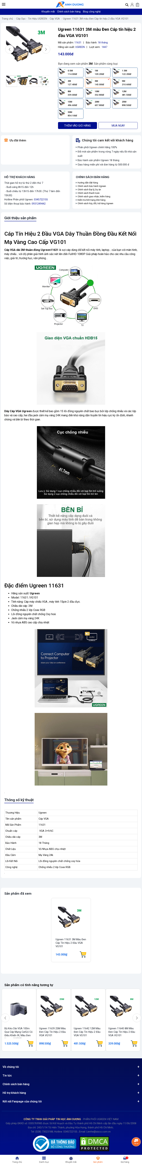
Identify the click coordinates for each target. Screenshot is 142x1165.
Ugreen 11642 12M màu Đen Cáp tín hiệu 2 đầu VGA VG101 (87, 1032)
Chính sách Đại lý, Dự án (89, 189)
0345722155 (41, 199)
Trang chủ (7, 18)
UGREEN (80, 47)
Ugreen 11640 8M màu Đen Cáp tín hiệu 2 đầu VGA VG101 (121, 1032)
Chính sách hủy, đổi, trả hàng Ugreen (95, 203)
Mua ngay (118, 125)
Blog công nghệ (92, 11)
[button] (3, 4)
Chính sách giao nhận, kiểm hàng (94, 196)
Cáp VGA (55, 18)
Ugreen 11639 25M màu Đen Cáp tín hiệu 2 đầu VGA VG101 (52, 1032)
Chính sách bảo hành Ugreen (92, 186)
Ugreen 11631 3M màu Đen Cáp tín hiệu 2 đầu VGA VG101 (95, 18)
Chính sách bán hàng (69, 11)
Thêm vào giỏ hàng (77, 125)
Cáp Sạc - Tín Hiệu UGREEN (31, 18)
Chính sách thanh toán (89, 193)
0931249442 (39, 203)
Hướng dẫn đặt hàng (88, 182)
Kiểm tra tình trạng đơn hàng (91, 200)
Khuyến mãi (48, 11)
